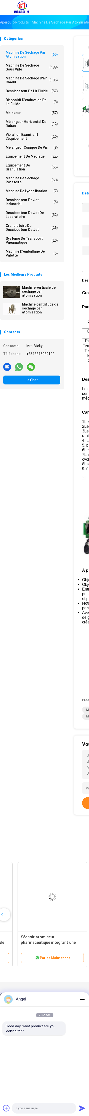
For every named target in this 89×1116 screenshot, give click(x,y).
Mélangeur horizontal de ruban (32, 124)
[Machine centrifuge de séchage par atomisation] (11, 309)
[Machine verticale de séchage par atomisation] (11, 292)
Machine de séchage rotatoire (32, 180)
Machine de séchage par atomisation (32, 54)
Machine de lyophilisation (32, 191)
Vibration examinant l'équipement (32, 137)
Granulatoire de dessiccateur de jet (32, 228)
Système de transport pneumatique (32, 240)
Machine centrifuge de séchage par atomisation (40, 308)
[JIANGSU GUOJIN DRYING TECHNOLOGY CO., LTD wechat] (31, 367)
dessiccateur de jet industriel (32, 202)
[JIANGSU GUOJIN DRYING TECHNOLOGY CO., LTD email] (7, 367)
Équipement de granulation (32, 167)
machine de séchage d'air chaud (32, 80)
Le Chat (32, 380)
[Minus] (82, 999)
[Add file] (6, 1108)
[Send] (82, 1108)
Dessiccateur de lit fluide (32, 91)
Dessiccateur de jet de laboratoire (32, 215)
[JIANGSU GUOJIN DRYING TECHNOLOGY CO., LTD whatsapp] (19, 367)
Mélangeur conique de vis (32, 147)
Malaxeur (32, 113)
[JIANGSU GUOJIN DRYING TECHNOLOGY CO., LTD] (22, 7)
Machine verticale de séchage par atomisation (39, 291)
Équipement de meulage (32, 156)
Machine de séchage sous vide (32, 67)
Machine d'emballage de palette (32, 253)
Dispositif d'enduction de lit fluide (32, 102)
